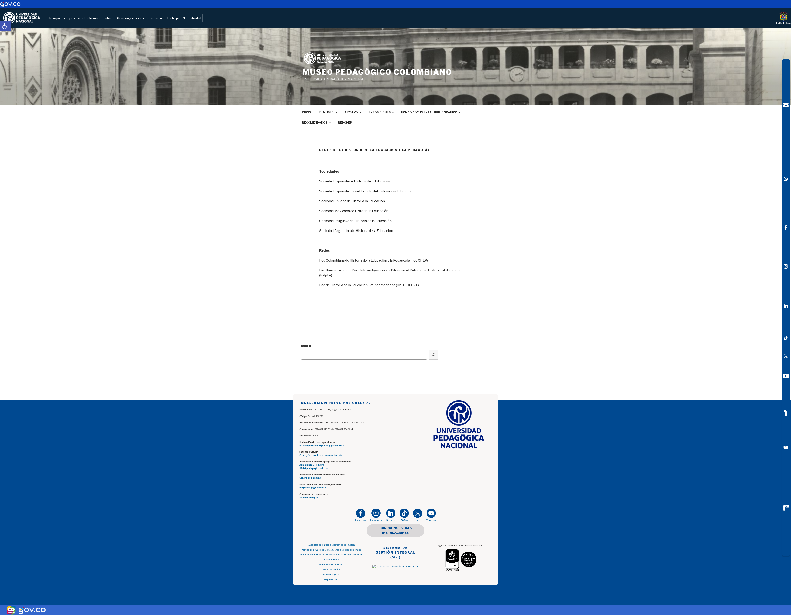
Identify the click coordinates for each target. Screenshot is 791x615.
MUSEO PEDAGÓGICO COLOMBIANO (377, 72)
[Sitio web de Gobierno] (10, 6)
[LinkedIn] (786, 305)
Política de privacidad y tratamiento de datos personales (331, 549)
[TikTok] (786, 338)
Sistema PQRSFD (331, 574)
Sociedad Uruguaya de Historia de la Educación (355, 221)
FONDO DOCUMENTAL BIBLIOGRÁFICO (429, 112)
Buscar (306, 345)
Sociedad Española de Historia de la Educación (355, 181)
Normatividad (192, 18)
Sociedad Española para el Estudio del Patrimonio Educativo (365, 191)
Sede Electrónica (331, 569)
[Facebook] (786, 227)
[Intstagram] (786, 266)
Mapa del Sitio (331, 579)
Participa (173, 18)
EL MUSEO (326, 112)
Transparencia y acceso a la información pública (81, 18)
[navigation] (786, 307)
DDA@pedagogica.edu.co (313, 468)
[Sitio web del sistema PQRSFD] (786, 447)
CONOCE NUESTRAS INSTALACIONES (395, 530)
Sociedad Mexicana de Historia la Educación (353, 211)
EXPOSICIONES (380, 112)
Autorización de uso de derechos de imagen (331, 544)
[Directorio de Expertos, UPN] (786, 508)
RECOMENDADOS (314, 122)
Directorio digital (308, 497)
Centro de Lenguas (310, 477)
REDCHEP (345, 122)
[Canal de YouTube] (786, 376)
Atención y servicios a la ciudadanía (140, 18)
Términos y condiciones (331, 564)
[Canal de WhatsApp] (786, 179)
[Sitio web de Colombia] (11, 610)
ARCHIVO (351, 112)
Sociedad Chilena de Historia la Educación (352, 201)
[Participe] (786, 413)
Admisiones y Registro (311, 464)
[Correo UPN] (786, 105)
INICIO (306, 112)
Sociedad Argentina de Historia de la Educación (356, 231)
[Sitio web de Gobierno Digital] (32, 610)
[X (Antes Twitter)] (786, 356)
